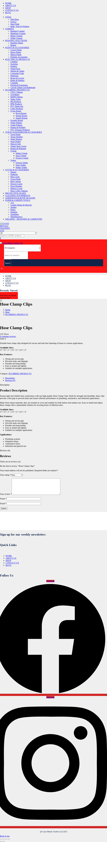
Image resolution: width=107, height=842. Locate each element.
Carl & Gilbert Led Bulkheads (22, 87)
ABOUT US (10, 5)
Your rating (5, 475)
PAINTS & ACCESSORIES (17, 47)
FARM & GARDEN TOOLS (17, 200)
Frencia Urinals (22, 158)
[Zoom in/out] (1, 839)
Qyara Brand (15, 111)
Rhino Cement (16, 36)
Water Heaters (16, 139)
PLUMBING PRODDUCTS (17, 90)
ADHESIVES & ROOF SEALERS (20, 198)
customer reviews (8, 336)
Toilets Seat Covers (18, 146)
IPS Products (15, 102)
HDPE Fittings (16, 97)
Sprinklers (14, 214)
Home (7, 310)
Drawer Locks (16, 184)
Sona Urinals (21, 156)
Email (3, 503)
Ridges (13, 45)
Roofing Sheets (16, 43)
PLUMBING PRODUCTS (16, 314)
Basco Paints (15, 52)
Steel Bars (14, 19)
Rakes (13, 210)
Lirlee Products (16, 109)
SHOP (8, 8)
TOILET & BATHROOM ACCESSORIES (23, 132)
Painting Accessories (18, 57)
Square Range (21, 116)
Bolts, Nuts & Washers (19, 26)
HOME (8, 3)
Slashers (13, 212)
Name (3, 499)
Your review (6, 494)
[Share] (6, 839)
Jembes (13, 207)
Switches (14, 64)
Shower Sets (15, 144)
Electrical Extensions (19, 85)
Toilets (13, 160)
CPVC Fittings (16, 92)
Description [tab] (10, 378)
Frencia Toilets (22, 163)
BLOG (8, 12)
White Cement (16, 38)
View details (5, 321)
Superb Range (21, 118)
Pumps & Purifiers (18, 127)
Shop (7, 312)
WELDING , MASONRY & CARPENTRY (23, 219)
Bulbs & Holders (17, 80)
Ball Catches (15, 181)
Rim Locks (15, 177)
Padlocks (14, 174)
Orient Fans (15, 69)
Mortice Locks (16, 188)
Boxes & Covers (17, 78)
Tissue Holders (16, 137)
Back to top (5, 836)
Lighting (13, 62)
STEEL (8, 17)
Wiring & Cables (17, 71)
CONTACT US (12, 10)
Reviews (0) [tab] (10, 380)
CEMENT (9, 29)
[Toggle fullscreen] (4, 839)
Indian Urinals (21, 153)
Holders (13, 66)
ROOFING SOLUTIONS (16, 40)
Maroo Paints (15, 55)
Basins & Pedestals (18, 148)
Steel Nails (14, 24)
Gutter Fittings (16, 125)
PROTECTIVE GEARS (15, 193)
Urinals (13, 151)
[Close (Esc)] (9, 839)
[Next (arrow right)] (4, 841)
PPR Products (16, 104)
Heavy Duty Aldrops (19, 191)
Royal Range (21, 113)
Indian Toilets (21, 167)
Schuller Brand (16, 120)
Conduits (14, 83)
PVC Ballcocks (16, 106)
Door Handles (16, 186)
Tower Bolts (15, 179)
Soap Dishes (15, 141)
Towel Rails (15, 134)
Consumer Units (17, 73)
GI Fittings (14, 94)
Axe (12, 203)
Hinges (13, 172)
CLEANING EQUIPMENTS (17, 195)
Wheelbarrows (16, 217)
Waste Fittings (16, 123)
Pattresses (14, 76)
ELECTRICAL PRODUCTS (17, 59)
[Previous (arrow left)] (1, 841)
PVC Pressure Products (20, 130)
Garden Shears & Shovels (21, 205)
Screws (13, 22)
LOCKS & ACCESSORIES (17, 170)
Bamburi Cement (17, 31)
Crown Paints (16, 50)
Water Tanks (15, 99)
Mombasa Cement (17, 33)
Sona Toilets (21, 165)
